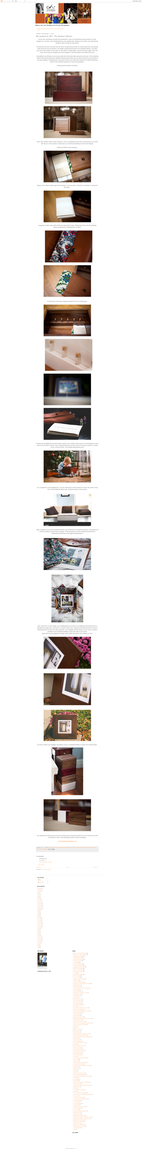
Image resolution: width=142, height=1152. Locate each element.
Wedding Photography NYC (79, 1115)
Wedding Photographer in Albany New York (82, 1018)
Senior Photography (77, 1000)
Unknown (42, 847)
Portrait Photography (77, 963)
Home (67, 867)
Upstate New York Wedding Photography (82, 983)
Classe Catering (76, 1039)
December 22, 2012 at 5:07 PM (45, 862)
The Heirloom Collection (75, 847)
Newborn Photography (78, 974)
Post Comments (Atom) (46, 869)
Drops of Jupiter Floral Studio (79, 1042)
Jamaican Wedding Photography (80, 1057)
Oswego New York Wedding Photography (82, 1076)
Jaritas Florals (76, 1059)
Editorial (75, 1044)
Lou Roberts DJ (76, 1068)
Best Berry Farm (76, 1032)
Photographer (76, 1079)
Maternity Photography (78, 982)
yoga (74, 1129)
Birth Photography (77, 1003)
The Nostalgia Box (83, 847)
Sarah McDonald (76, 1015)
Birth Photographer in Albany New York (81, 1033)
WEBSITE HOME (41, 28)
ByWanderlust (76, 1038)
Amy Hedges (76, 962)
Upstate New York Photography (79, 953)
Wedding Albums (40, 849)
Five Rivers (75, 997)
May (38, 896)
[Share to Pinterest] (54, 849)
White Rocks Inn (76, 1123)
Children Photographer (78, 971)
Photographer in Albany (78, 956)
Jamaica (75, 1056)
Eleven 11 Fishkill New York (78, 1045)
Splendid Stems (76, 1086)
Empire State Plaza (77, 1047)
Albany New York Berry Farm (79, 1021)
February (39, 900)
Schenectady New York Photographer (81, 988)
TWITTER (53, 28)
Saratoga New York (77, 994)
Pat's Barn (75, 1077)
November (39, 888)
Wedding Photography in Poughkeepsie (81, 1118)
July (38, 893)
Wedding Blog (76, 989)
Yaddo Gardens (76, 995)
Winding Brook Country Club (79, 1126)
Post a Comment (41, 864)
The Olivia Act (76, 1101)
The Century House (77, 1001)
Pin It (38, 30)
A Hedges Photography (78, 959)
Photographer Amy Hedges (65, 847)
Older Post (96, 867)
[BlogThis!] (50, 849)
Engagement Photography (78, 979)
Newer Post (38, 867)
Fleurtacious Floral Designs (78, 1050)
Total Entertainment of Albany (79, 1106)
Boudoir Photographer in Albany (80, 1035)
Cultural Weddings (77, 1041)
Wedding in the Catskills (78, 1121)
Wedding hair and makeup (78, 1120)
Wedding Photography (78, 965)
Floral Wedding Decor (77, 1051)
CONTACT (58, 28)
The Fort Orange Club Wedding (80, 1092)
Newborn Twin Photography (79, 1073)
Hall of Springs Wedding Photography (81, 1010)
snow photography (77, 1127)
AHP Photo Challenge (77, 968)
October (39, 890)
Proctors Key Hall (76, 1083)
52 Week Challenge (77, 957)
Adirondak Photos (77, 985)
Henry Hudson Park (77, 1054)
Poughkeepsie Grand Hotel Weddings (81, 1082)
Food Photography (77, 1053)
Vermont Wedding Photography (80, 1111)
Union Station (76, 1109)
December (39, 903)
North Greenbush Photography (79, 1074)
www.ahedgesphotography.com (67, 841)
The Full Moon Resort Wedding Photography (82, 1094)
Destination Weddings (78, 1009)
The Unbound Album (91, 847)
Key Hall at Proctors (77, 998)
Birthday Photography (77, 1004)
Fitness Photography (77, 1048)
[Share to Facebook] (52, 849)
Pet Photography (76, 986)
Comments (41, 882)
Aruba (74, 1027)
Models (74, 1071)
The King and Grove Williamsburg (80, 1098)
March (38, 899)
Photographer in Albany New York (80, 992)
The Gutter (75, 1095)
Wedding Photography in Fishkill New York (82, 1117)
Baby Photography (77, 1029)
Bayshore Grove (76, 1030)
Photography (76, 1080)
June (38, 894)
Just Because (76, 980)
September (39, 908)
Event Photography (77, 991)
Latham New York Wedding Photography (81, 1065)
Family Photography (77, 960)
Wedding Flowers (76, 1114)
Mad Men (75, 1070)
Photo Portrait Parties (77, 1012)
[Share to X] (51, 849)
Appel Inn (75, 1026)
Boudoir (74, 1006)
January (39, 902)
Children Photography (77, 969)
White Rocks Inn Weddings (78, 1124)
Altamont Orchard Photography (79, 1024)
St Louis (75, 1088)
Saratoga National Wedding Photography (82, 1085)
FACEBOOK (47, 28)
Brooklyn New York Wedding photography (82, 1036)
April (38, 897)
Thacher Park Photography (78, 1089)
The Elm (75, 1091)
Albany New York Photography (54, 847)
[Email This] (48, 849)
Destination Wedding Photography (80, 1007)
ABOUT (62, 28)
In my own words (76, 977)
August (38, 891)
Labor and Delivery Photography (80, 1062)
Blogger (74, 1148)
